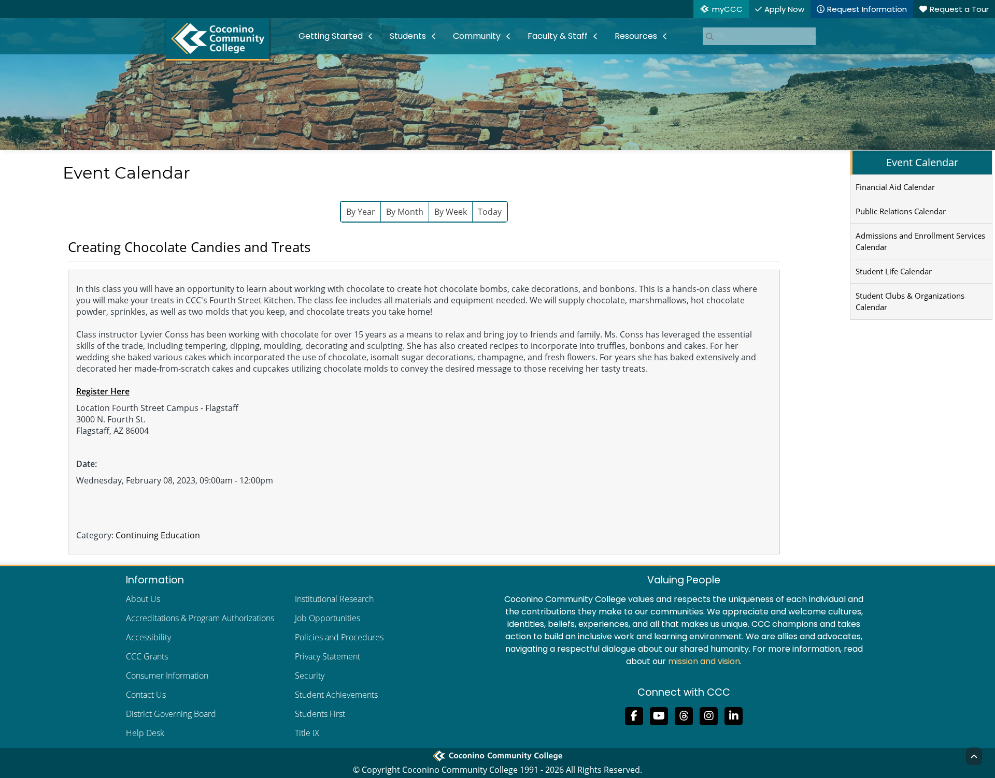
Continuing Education (158, 535)
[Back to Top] (974, 756)
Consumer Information (167, 675)
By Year (360, 211)
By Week (450, 211)
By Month (404, 211)
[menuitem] (335, 36)
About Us (143, 599)
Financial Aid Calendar (895, 187)
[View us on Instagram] (709, 715)
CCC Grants (147, 656)
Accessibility (148, 637)
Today (490, 211)
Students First (320, 714)
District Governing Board (171, 714)
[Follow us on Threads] (684, 715)
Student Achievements (336, 694)
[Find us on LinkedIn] (733, 715)
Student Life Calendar (894, 271)
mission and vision (704, 661)
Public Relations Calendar (901, 211)
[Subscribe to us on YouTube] (659, 715)
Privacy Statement (327, 656)
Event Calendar (922, 162)
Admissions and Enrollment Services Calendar (920, 241)
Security (309, 675)
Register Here (103, 391)
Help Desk (145, 733)
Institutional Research (334, 599)
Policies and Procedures (339, 637)
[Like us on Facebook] (634, 715)
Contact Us (146, 694)
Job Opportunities (327, 618)
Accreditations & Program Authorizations (200, 618)
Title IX (307, 733)
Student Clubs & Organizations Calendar (910, 301)
